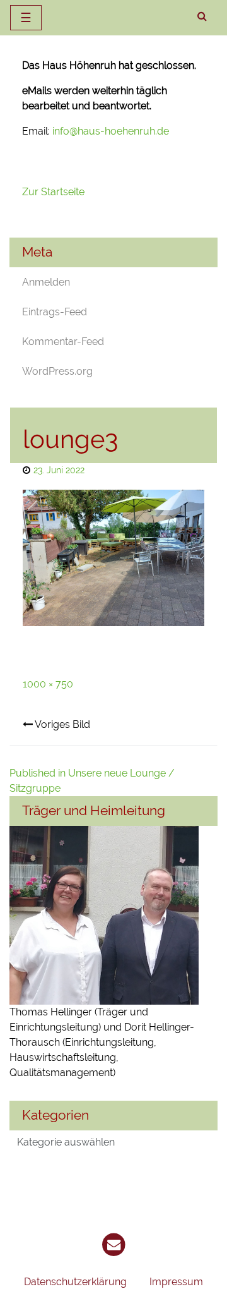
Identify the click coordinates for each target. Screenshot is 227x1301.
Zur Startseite (54, 192)
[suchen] (202, 16)
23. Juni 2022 (58, 469)
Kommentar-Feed (63, 342)
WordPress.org (57, 371)
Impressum (176, 1282)
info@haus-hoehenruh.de (110, 131)
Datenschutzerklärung (75, 1282)
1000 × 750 (48, 684)
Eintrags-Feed (54, 312)
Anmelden (46, 282)
